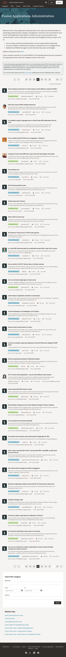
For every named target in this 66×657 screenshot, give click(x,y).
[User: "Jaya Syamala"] (4, 155)
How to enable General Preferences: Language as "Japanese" (26, 138)
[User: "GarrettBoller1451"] (4, 501)
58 (34, 79)
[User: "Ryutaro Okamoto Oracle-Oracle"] (4, 452)
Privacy (29, 646)
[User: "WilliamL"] (4, 266)
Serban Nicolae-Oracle (22, 274)
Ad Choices (30, 648)
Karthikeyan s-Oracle (27, 303)
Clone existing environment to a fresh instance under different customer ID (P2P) (32, 89)
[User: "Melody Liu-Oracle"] (4, 376)
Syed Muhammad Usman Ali (29, 556)
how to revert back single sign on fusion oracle (22, 280)
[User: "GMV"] (4, 360)
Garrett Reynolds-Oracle (22, 132)
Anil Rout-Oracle (20, 305)
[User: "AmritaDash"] (4, 250)
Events (18, 6)
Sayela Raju (24, 523)
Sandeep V (25, 491)
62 (49, 79)
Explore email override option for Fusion (20, 327)
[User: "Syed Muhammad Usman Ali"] (4, 548)
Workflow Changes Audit (15, 500)
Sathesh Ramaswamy (26, 428)
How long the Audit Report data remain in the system (24, 531)
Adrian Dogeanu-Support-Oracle (24, 164)
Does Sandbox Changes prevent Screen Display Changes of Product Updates (31, 405)
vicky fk (24, 442)
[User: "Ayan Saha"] (4, 344)
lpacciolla (24, 177)
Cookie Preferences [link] (59, 646)
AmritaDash (25, 256)
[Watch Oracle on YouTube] (38, 653)
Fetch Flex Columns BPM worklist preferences (22, 105)
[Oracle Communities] (46, 2)
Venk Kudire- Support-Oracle (23, 258)
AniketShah (25, 240)
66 (57, 79)
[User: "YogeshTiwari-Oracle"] (4, 533)
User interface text (13, 169)
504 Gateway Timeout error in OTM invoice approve (23, 232)
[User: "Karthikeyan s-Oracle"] (4, 297)
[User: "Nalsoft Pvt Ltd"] (4, 313)
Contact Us (23, 646)
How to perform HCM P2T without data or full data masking (26, 264)
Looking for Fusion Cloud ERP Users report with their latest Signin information (31, 154)
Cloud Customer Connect (16, 2)
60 (42, 79)
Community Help (16, 646)
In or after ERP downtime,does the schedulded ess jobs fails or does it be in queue (32, 248)
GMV (22, 366)
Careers (36, 648)
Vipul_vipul (24, 396)
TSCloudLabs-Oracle (21, 399)
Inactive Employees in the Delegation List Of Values (23, 311)
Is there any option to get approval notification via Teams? (25, 515)
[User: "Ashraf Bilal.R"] (4, 106)
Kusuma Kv (25, 475)
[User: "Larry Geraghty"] (4, 203)
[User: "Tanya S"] (4, 139)
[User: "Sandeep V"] (4, 485)
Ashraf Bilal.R (25, 112)
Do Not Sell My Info (36, 646)
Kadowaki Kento (25, 412)
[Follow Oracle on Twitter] (30, 653)
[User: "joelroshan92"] (4, 187)
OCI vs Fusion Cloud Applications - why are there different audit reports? (30, 374)
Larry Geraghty (25, 208)
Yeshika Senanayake (26, 96)
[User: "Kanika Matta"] (4, 122)
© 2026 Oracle (6, 646)
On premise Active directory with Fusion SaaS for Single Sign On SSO (28, 436)
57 (30, 79)
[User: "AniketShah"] (4, 234)
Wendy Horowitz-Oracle (22, 369)
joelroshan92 (25, 193)
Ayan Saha (25, 350)
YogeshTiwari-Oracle (26, 538)
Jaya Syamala (24, 161)
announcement (28, 72)
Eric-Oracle (19, 211)
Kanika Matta (25, 130)
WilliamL (24, 271)
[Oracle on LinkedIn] (34, 653)
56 (26, 79)
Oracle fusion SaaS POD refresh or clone (20, 389)
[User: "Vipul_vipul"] (4, 391)
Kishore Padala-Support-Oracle (24, 227)
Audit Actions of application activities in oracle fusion (24, 295)
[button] (56, 84)
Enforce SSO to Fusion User (16, 217)
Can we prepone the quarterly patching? (20, 421)
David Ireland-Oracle (21, 462)
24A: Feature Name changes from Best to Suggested (24, 468)
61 (45, 79)
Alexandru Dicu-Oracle (22, 478)
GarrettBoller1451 (26, 507)
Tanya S (24, 145)
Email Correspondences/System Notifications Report (24, 359)
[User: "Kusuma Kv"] (4, 470)
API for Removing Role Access (17, 185)
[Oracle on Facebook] (26, 653)
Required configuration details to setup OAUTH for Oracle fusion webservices (31, 484)
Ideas (12, 6)
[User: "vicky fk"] (4, 438)
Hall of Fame (26, 6)
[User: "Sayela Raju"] (4, 517)
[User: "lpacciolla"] (4, 171)
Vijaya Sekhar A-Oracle (22, 321)
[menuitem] (51, 2)
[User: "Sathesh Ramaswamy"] (4, 422)
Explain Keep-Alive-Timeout (16, 201)
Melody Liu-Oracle (13, 381)
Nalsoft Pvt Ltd (26, 319)
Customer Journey (38, 6)
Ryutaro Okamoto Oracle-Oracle (30, 460)
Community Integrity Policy (48, 646)
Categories (5, 6)
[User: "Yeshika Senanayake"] (4, 90)
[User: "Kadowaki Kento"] (4, 406)
